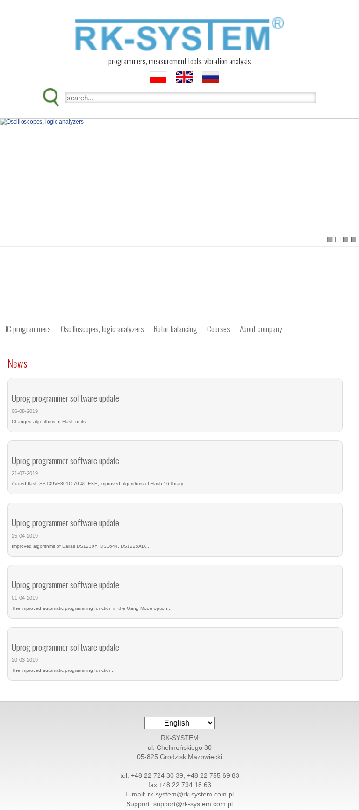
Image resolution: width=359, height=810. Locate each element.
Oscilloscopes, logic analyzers (102, 328)
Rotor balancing (175, 328)
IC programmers (28, 328)
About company (261, 328)
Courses (218, 328)
